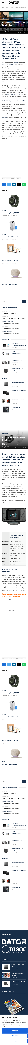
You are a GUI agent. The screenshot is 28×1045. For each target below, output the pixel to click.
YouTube (4, 117)
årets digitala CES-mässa (13, 94)
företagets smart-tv (7, 65)
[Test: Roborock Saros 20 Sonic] (6, 384)
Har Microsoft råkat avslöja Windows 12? (14, 318)
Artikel (5, 18)
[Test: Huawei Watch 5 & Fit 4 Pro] (6, 401)
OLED (6, 178)
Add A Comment (14, 293)
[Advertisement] (14, 158)
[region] (14, 1030)
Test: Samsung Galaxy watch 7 (11, 323)
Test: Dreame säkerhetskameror (16, 353)
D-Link (7, 658)
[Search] (25, 2)
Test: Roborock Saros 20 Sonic (18, 383)
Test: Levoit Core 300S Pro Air (10, 237)
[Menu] (3, 2)
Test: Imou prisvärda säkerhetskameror (17, 361)
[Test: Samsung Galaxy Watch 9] (14, 201)
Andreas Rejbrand (8, 321)
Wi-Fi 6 (23, 658)
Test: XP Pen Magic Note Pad (10, 261)
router (17, 658)
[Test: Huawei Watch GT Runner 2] (6, 975)
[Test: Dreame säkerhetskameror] (6, 354)
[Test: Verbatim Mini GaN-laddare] (6, 371)
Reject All (14, 1041)
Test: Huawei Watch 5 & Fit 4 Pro (19, 400)
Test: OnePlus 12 (16, 407)
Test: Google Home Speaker (9, 285)
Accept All (15, 1030)
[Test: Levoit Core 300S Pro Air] (14, 225)
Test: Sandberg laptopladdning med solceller (19, 344)
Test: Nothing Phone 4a (9, 313)
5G (3, 658)
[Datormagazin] (14, 2)
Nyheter (5, 433)
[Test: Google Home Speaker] (14, 273)
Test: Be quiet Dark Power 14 (19, 391)
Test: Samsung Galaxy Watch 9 (10, 213)
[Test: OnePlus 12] (6, 409)
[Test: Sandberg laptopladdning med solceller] (6, 345)
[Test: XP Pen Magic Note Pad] (14, 249)
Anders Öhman (7, 331)
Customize (15, 1035)
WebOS (16, 62)
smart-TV (12, 178)
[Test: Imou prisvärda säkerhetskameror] (6, 362)
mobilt (12, 658)
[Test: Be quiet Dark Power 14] (6, 393)
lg (2, 178)
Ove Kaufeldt (10, 29)
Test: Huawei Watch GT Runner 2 (17, 974)
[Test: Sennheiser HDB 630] (6, 984)
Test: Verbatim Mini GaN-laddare (18, 369)
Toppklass (5, 378)
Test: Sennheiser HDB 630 (18, 982)
